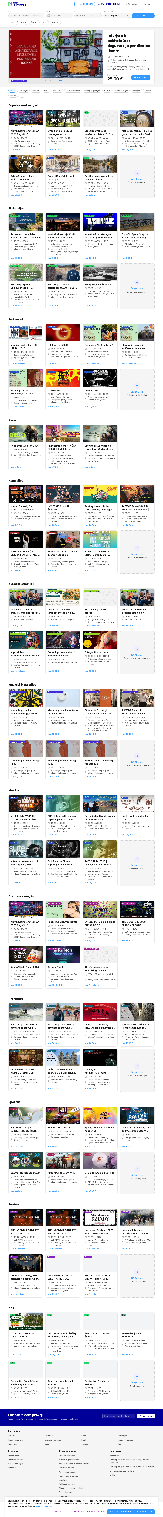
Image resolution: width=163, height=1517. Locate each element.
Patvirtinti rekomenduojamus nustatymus (131, 1512)
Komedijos (122, 1436)
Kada (48, 11)
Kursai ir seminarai (15, 1440)
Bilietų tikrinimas (65, 1492)
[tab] (46, 81)
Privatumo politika (15, 1460)
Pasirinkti (61, 1511)
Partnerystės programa (68, 1476)
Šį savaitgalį (21, 22)
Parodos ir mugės (125, 1440)
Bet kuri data (56, 15)
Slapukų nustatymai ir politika (122, 1471)
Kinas (84, 1436)
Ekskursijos (12, 1436)
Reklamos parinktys (67, 1484)
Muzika (84, 1440)
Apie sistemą (115, 1455)
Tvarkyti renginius (108, 4)
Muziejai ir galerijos (53, 1440)
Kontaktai (12, 1468)
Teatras (85, 1444)
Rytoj (44, 22)
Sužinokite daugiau (44, 1506)
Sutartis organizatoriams (69, 1460)
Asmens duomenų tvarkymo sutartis (74, 1464)
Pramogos (12, 1444)
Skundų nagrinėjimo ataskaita (71, 1488)
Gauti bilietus (142, 72)
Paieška (145, 15)
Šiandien (34, 22)
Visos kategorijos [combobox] (112, 15)
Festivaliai (49, 1436)
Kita (119, 1444)
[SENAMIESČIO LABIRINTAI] (56, 54)
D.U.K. (112, 1475)
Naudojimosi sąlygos (16, 1464)
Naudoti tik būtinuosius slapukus (88, 1512)
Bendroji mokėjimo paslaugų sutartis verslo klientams (132, 1467)
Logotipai (63, 1480)
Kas (10, 12)
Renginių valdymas (67, 1455)
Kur (76, 12)
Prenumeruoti (146, 1416)
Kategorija (108, 12)
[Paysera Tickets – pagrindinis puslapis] (17, 4)
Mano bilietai (84, 4)
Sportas (48, 1444)
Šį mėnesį (55, 22)
